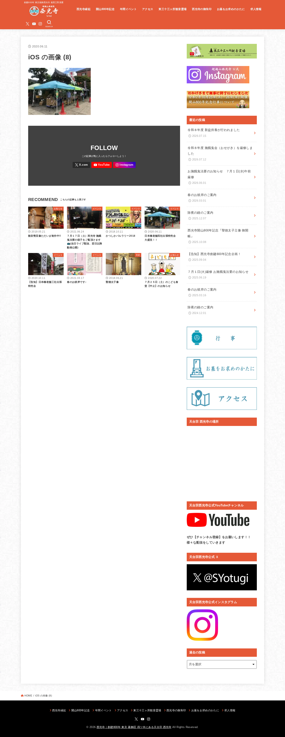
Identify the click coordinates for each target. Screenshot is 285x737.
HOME (28, 695)
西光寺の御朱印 (202, 9)
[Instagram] (40, 24)
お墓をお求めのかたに (231, 9)
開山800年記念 (105, 9)
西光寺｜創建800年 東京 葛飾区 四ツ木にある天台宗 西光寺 (134, 727)
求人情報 (256, 9)
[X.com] (27, 24)
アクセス (147, 9)
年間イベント (128, 9)
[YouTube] (34, 24)
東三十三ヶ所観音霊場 (173, 9)
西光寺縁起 (84, 9)
